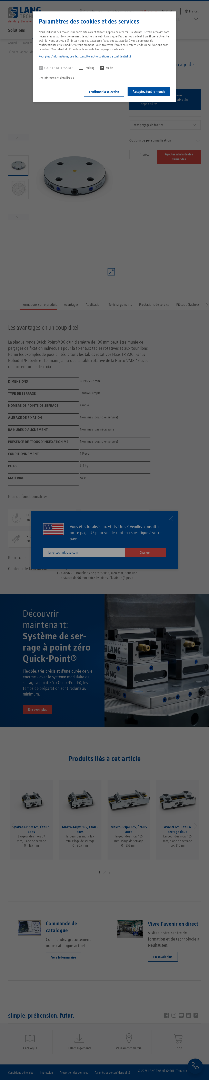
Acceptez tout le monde (149, 92)
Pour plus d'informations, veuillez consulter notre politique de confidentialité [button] (85, 56)
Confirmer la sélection (104, 92)
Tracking (89, 68)
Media (109, 68)
